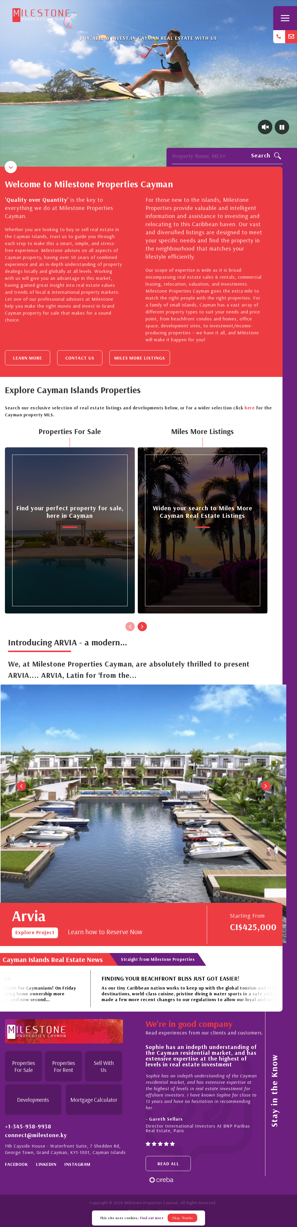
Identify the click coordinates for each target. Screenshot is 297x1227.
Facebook (16, 1164)
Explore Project (35, 932)
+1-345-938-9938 (28, 1126)
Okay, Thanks (182, 1218)
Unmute (265, 127)
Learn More (27, 358)
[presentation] (130, 626)
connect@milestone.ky (36, 1135)
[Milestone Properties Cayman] (41, 13)
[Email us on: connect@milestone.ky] (291, 36)
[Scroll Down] (11, 167)
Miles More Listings (139, 358)
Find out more (152, 1218)
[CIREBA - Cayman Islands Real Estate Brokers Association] (161, 1179)
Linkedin (46, 1164)
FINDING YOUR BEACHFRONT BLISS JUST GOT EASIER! (102, 978)
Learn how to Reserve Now (105, 931)
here (250, 408)
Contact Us (79, 358)
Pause (282, 127)
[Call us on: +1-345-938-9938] (279, 36)
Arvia (29, 915)
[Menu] (285, 18)
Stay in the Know (274, 1090)
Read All (168, 1163)
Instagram (77, 1164)
